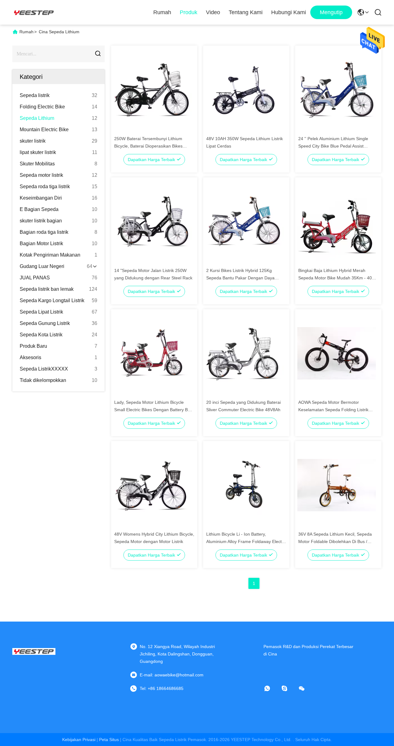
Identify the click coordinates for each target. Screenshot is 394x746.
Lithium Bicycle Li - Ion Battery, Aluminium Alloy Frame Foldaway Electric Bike (246, 541)
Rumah (162, 12)
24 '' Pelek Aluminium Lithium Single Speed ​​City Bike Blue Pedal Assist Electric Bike (333, 146)
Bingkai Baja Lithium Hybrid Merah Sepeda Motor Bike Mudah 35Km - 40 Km (335, 278)
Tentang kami (246, 12)
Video (213, 12)
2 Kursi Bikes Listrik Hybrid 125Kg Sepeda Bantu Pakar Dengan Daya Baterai (240, 278)
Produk (188, 12)
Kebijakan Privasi (78, 739)
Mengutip (331, 12)
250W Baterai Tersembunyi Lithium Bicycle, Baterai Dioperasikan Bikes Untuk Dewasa (148, 146)
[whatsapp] (271, 688)
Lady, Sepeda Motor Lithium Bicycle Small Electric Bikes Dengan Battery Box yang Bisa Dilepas (153, 410)
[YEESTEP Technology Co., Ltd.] (33, 12)
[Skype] (289, 688)
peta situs (109, 739)
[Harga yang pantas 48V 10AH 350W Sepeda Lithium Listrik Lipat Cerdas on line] (244, 89)
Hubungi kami (288, 12)
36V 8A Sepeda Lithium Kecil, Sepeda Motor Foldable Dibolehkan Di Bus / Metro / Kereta (335, 541)
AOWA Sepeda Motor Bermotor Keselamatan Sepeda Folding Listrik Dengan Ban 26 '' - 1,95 (333, 410)
